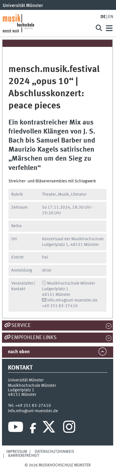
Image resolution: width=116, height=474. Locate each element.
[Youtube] (15, 428)
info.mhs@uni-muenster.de (72, 300)
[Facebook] (33, 428)
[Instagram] (69, 428)
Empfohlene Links (34, 337)
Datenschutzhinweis (54, 452)
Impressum (16, 452)
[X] (50, 428)
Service (21, 325)
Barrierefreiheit (23, 456)
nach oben (19, 352)
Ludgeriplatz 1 (21, 390)
